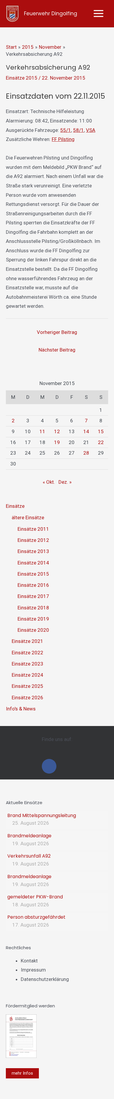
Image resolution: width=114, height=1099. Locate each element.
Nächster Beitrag (57, 350)
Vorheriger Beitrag (57, 332)
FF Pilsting (63, 139)
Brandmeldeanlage (29, 835)
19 (57, 442)
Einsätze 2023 (27, 664)
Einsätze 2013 (33, 551)
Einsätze (15, 506)
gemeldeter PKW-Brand (35, 896)
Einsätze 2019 (33, 619)
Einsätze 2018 (33, 608)
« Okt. (49, 482)
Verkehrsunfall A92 (29, 856)
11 (42, 431)
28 (86, 453)
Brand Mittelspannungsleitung (41, 815)
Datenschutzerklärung (45, 979)
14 (86, 431)
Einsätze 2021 (27, 641)
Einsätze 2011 (33, 529)
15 (101, 431)
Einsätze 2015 (21, 78)
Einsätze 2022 (27, 653)
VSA (90, 130)
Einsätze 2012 (33, 540)
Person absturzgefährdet (36, 917)
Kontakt (29, 961)
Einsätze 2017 (33, 596)
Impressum (33, 970)
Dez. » (65, 482)
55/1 (65, 130)
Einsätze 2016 (33, 585)
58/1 (78, 130)
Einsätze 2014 (33, 563)
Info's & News (21, 709)
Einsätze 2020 (33, 630)
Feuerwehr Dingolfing (50, 13)
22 (101, 442)
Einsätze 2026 (27, 697)
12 (57, 431)
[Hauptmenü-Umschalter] (98, 13)
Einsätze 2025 (27, 686)
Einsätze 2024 (27, 675)
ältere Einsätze (28, 517)
